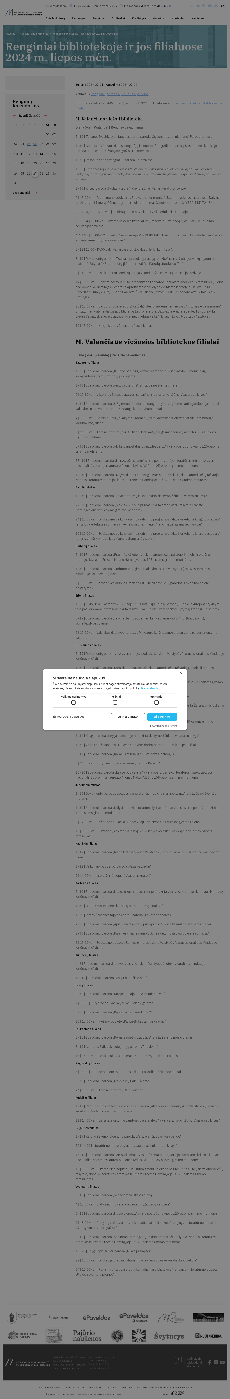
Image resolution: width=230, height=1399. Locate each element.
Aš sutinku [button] (162, 716)
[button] (68, 716)
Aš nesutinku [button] (128, 716)
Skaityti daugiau (150, 688)
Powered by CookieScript (163, 726)
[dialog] (115, 699)
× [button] (181, 673)
